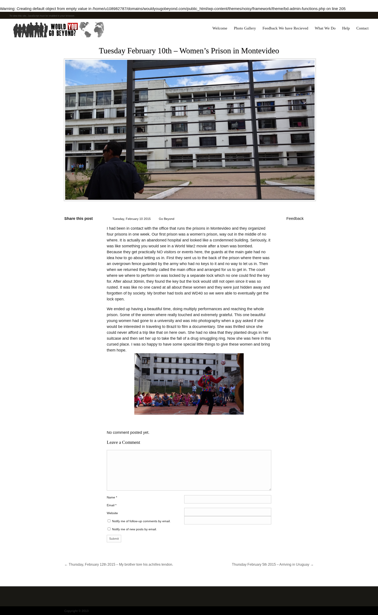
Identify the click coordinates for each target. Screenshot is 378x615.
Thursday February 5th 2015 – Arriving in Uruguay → (273, 564)
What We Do (325, 28)
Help (346, 28)
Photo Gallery (245, 28)
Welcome (219, 28)
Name (112, 497)
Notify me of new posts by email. (134, 529)
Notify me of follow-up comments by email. (141, 521)
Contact (362, 28)
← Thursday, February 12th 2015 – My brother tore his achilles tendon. (118, 564)
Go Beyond (166, 219)
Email (110, 505)
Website (112, 513)
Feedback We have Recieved (285, 28)
